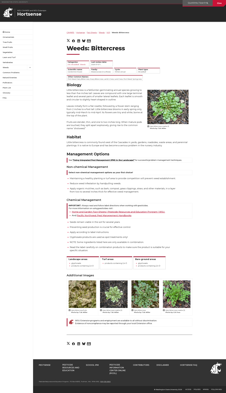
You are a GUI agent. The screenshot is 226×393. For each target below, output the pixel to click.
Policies (197, 389)
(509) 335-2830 (105, 381)
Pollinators (7, 83)
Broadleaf (75, 64)
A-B (69, 64)
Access (188, 389)
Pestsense (44, 365)
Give (219, 3)
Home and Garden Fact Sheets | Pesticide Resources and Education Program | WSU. (118, 212)
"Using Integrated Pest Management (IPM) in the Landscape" (103, 160)
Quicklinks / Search (197, 3)
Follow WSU (216, 389)
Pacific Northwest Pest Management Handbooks (104, 215)
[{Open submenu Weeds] (30, 67)
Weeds (6, 67)
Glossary (6, 93)
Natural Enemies (10, 78)
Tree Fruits (7, 42)
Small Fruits (8, 47)
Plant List (7, 88)
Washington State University (15, 2)
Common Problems (11, 73)
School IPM (92, 365)
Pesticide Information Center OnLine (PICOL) (117, 369)
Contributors (141, 365)
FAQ (4, 98)
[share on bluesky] (83, 41)
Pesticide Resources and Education (70, 368)
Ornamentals (8, 37)
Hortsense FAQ (188, 365)
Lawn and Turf (9, 57)
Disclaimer (163, 365)
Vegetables (7, 52)
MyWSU (206, 389)
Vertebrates (8, 62)
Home (7, 32)
